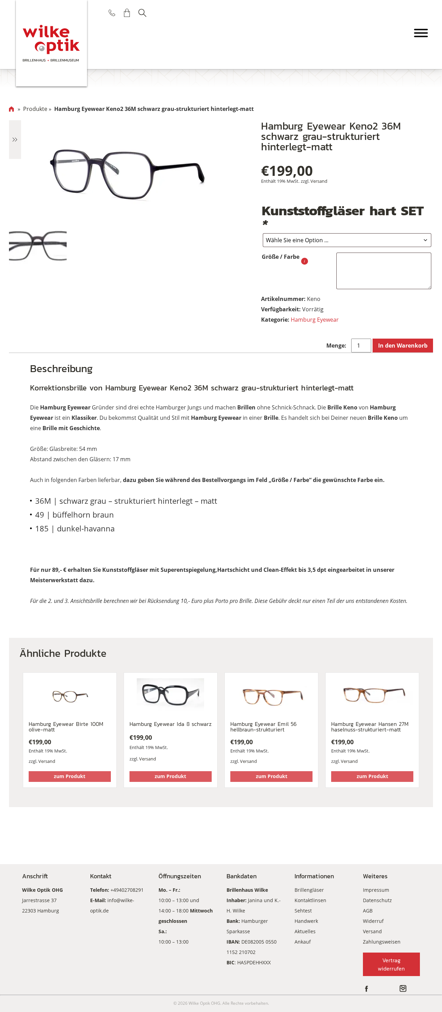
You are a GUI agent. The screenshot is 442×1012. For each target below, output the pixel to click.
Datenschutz (377, 900)
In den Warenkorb (402, 345)
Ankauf (303, 941)
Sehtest (303, 910)
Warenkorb (127, 13)
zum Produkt (69, 776)
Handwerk (306, 921)
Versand (318, 181)
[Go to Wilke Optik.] (11, 109)
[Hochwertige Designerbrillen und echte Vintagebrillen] (51, 43)
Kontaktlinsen (310, 900)
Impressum (376, 890)
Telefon (112, 13)
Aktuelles (305, 931)
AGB (368, 910)
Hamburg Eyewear (315, 319)
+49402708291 (127, 890)
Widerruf (373, 921)
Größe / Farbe (280, 257)
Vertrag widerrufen (391, 964)
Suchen (142, 13)
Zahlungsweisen (382, 941)
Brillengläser (309, 890)
